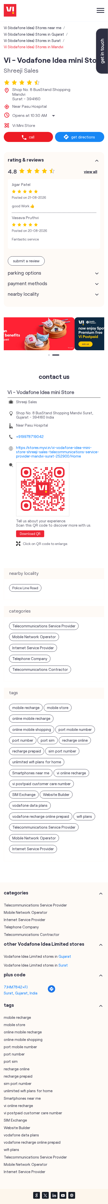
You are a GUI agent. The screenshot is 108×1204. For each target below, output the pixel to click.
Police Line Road (25, 588)
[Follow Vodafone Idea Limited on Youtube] (63, 1195)
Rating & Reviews (26, 160)
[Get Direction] (51, 991)
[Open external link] (102, 72)
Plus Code (14, 974)
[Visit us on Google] (36, 1195)
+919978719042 (30, 436)
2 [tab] (53, 355)
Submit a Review (26, 261)
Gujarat (65, 956)
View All (90, 171)
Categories (16, 892)
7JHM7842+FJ (16, 987)
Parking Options (24, 273)
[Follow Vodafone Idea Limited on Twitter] (45, 1195)
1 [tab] (49, 355)
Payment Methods (27, 283)
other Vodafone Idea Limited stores (44, 944)
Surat (63, 965)
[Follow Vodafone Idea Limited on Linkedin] (54, 1195)
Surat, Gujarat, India (20, 993)
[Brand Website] (71, 1195)
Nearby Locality (23, 294)
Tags (9, 1005)
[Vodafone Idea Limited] (10, 10)
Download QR (30, 534)
